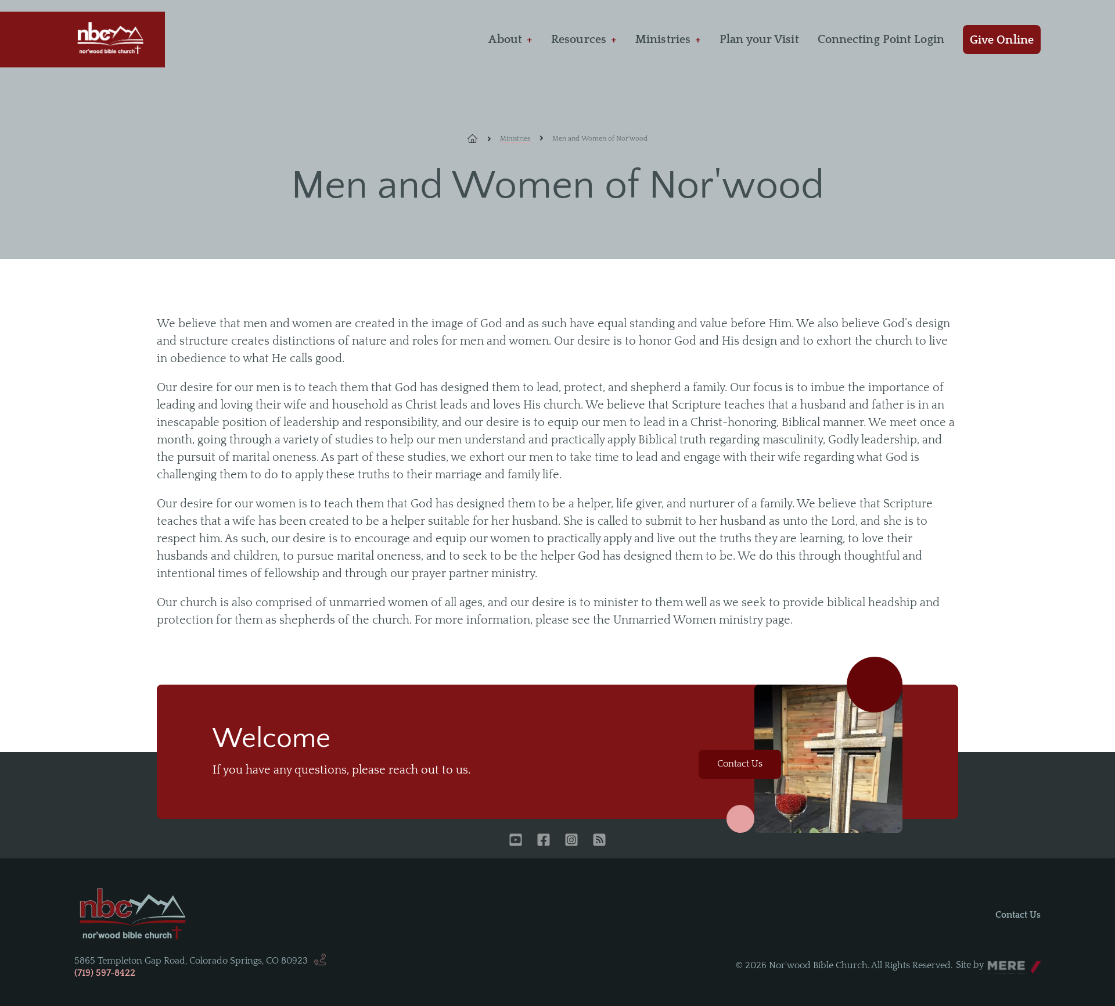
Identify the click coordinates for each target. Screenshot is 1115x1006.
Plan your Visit (759, 39)
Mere (998, 962)
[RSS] (599, 841)
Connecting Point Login (881, 39)
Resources (578, 39)
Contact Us (739, 763)
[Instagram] (571, 841)
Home (479, 139)
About (505, 39)
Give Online (1002, 40)
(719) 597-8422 (104, 973)
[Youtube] (516, 841)
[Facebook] (544, 841)
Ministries (662, 39)
